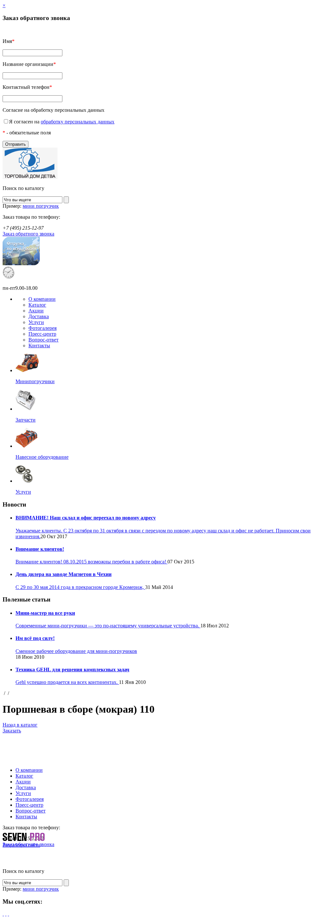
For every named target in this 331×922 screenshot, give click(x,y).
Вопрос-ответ (43, 339)
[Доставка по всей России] (21, 263)
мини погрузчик (41, 206)
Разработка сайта (21, 845)
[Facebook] (3, 914)
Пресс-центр (42, 334)
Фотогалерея (42, 328)
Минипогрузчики (35, 381)
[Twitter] (5, 914)
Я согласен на (61, 121)
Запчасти (26, 420)
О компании (42, 299)
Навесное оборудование (42, 457)
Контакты (39, 345)
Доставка (38, 316)
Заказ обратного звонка (28, 233)
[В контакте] (8, 914)
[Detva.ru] (30, 177)
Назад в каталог (20, 725)
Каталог (37, 305)
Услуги (36, 322)
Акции (36, 310)
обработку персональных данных (77, 121)
